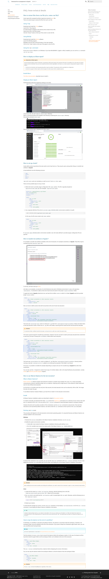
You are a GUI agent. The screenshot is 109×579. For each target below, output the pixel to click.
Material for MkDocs (17, 577)
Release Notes (54, 4)
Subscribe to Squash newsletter (53, 576)
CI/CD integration (37, 4)
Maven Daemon (27, 381)
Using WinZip (91, 16)
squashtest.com (36, 576)
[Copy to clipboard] (84, 173)
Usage (30, 4)
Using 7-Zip (91, 14)
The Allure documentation (29, 76)
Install (90, 33)
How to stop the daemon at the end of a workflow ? (94, 41)
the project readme (58, 398)
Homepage (17, 4)
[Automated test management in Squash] (8, 1)
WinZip (37, 39)
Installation (24, 4)
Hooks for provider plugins (35, 371)
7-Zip (37, 26)
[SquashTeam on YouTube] (72, 577)
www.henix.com (37, 577)
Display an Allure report (94, 23)
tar (53, 18)
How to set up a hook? (92, 24)
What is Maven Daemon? (94, 32)
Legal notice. (25, 576)
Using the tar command (94, 17)
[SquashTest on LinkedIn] (74, 577)
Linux (91, 38)
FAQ (48, 4)
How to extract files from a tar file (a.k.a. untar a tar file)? (94, 12)
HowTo (44, 4)
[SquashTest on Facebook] (67, 577)
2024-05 (34, 1)
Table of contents (92, 10)
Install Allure (91, 21)
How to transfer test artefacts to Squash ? (94, 27)
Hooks (24, 371)
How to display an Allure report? (94, 19)
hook (39, 286)
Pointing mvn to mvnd (93, 35)
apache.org (57, 400)
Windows (91, 37)
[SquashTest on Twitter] (70, 577)
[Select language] (86, 1)
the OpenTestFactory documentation (48, 531)
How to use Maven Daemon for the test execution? (94, 30)
